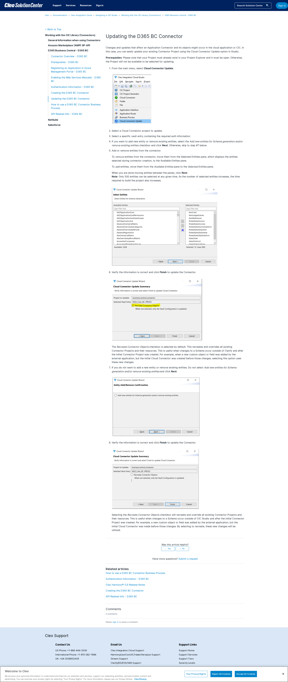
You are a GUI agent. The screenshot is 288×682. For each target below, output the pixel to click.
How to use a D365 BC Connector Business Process (75, 106)
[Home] (23, 5)
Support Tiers (186, 658)
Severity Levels (187, 662)
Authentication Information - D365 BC (72, 87)
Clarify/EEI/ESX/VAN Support (126, 662)
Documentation (60, 15)
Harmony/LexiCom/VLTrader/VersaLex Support (135, 654)
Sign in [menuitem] (99, 5)
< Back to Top (53, 29)
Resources (86, 5)
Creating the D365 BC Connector (70, 92)
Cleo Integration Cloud (81, 15)
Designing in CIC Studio (107, 15)
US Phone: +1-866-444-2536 (71, 650)
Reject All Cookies (221, 674)
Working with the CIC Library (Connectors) (141, 15)
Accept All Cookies (245, 674)
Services (70, 5)
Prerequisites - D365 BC (65, 62)
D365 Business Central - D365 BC (180, 15)
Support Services (188, 654)
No (183, 548)
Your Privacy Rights (196, 674)
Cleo (47, 15)
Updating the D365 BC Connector (70, 98)
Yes (169, 548)
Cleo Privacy (140, 678)
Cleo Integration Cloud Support (127, 650)
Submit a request (188, 558)
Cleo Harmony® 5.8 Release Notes (125, 584)
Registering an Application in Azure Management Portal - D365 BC (71, 69)
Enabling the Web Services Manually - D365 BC (76, 79)
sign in (115, 622)
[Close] (283, 674)
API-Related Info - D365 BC (66, 114)
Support (57, 5)
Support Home (186, 650)
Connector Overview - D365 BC (69, 56)
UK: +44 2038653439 (67, 658)
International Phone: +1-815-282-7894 (75, 654)
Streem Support (119, 658)
